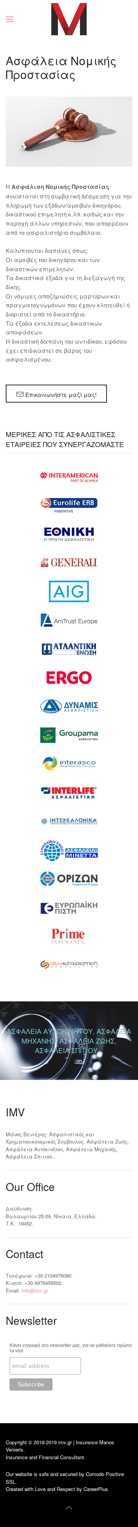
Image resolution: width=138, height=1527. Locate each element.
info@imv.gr (34, 1290)
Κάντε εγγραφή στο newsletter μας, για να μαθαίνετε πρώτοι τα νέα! (71, 1348)
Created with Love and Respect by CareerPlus (57, 1489)
